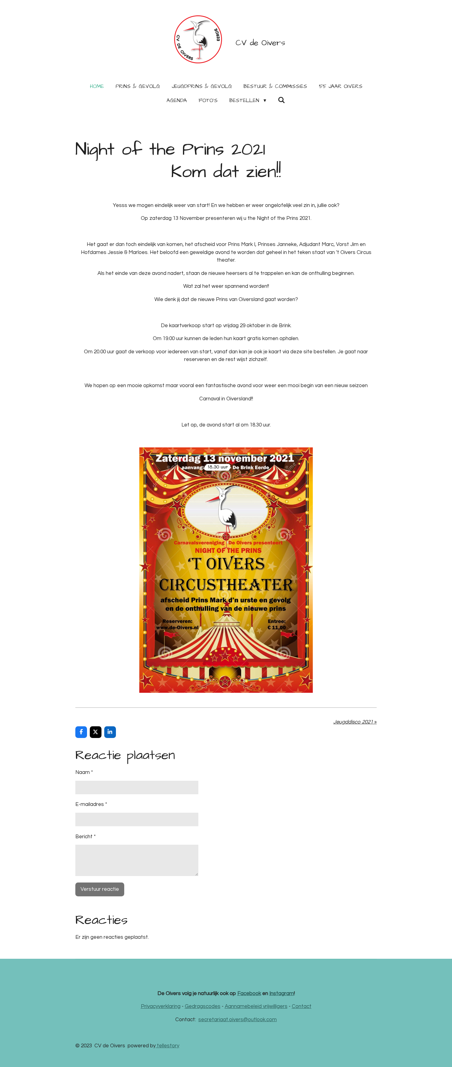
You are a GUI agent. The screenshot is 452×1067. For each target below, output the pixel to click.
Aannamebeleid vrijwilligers (256, 1006)
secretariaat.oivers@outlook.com (237, 1019)
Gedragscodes (202, 1006)
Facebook (249, 993)
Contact (301, 1006)
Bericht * (85, 836)
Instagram (281, 993)
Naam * (84, 772)
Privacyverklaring (160, 1006)
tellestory (167, 1046)
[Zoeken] (282, 100)
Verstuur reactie (100, 889)
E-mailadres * (91, 804)
